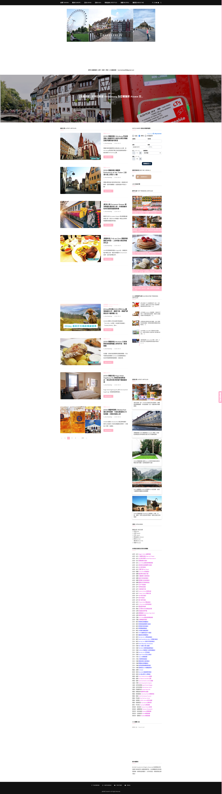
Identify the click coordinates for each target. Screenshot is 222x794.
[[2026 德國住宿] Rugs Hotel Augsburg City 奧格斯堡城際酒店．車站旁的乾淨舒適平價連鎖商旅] (80, 385)
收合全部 (140, 529)
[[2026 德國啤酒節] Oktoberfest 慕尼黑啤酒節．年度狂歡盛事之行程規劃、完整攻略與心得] (80, 419)
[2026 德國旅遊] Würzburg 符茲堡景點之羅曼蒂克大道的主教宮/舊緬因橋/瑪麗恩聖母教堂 (115, 138)
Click (220, 397)
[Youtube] (156, 2)
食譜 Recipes (125, 2)
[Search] (161, 2)
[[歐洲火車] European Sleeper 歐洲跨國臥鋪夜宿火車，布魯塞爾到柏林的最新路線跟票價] (80, 214)
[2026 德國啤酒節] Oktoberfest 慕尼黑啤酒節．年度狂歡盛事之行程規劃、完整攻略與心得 (115, 412)
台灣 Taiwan (64, 2)
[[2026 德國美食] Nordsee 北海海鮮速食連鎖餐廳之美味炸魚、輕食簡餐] (80, 351)
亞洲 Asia (98, 2)
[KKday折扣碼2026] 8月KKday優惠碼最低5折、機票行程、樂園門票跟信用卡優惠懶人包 (115, 311)
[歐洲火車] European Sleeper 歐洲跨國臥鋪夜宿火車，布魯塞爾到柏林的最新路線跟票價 (115, 206)
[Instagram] (154, 2)
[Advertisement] (111, 55)
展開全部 (134, 529)
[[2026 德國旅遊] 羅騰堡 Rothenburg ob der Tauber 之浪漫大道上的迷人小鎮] (80, 180)
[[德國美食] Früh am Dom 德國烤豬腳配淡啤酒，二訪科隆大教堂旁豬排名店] (80, 248)
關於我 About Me (138, 2)
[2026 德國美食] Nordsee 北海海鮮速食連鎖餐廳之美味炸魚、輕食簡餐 (115, 344)
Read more (111, 103)
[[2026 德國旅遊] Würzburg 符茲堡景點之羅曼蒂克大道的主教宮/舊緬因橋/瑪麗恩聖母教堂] (80, 146)
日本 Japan (87, 2)
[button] (3, 98)
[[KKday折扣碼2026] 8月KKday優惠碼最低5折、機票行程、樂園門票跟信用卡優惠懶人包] (80, 317)
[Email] (158, 2)
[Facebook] (152, 2)
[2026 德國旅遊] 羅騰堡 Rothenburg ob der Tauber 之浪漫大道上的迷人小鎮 (115, 172)
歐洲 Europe (76, 2)
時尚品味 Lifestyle (111, 2)
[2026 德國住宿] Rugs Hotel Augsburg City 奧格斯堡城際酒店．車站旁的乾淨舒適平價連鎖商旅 (115, 379)
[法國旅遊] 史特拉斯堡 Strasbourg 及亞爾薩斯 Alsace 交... (111, 96)
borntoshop (108, 143)
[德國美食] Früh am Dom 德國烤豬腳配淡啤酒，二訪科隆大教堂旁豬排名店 (115, 240)
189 (83, 438)
